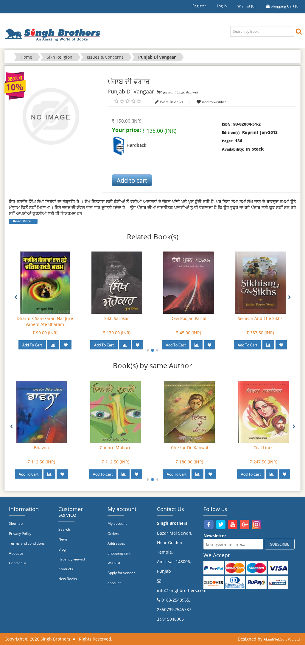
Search (64, 529)
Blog (62, 549)
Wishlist (114, 563)
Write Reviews (171, 101)
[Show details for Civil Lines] (263, 411)
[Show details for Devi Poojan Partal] (188, 282)
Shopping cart (119, 553)
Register (199, 5)
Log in (222, 5)
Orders (113, 533)
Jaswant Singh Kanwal (180, 92)
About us (16, 553)
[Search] (299, 31)
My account (117, 523)
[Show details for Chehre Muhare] (115, 411)
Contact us (18, 563)
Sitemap (16, 523)
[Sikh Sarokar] (116, 282)
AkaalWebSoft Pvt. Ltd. (282, 639)
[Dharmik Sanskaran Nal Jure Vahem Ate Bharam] (45, 282)
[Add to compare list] (53, 344)
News (63, 539)
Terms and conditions (27, 543)
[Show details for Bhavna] (41, 411)
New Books (67, 578)
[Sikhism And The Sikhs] (260, 282)
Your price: (126, 129)
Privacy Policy (20, 533)
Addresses (116, 543)
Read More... (23, 221)
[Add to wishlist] (65, 344)
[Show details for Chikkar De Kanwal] (189, 411)
